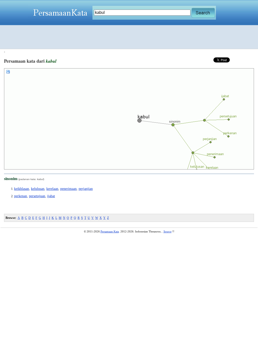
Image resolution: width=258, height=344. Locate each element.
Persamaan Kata (110, 231)
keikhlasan (21, 189)
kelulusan (37, 189)
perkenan (20, 196)
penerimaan (68, 189)
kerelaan (52, 189)
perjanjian (86, 189)
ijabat (51, 196)
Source (168, 231)
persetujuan (37, 196)
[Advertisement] (129, 37)
